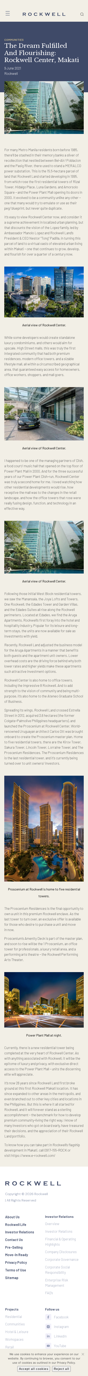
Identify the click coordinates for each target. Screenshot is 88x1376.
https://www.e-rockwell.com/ (33, 1155)
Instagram (61, 1326)
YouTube (60, 1345)
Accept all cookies (33, 1368)
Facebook (61, 1317)
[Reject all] (83, 1354)
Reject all (61, 1368)
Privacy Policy (66, 1362)
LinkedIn (60, 1336)
